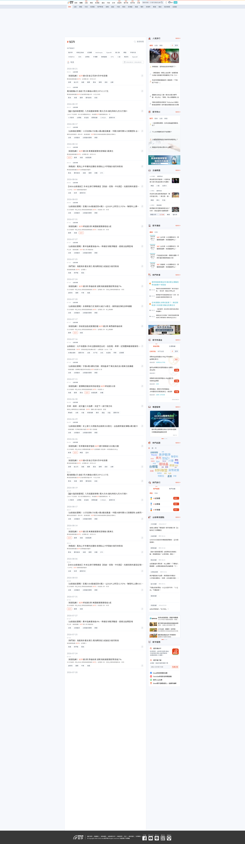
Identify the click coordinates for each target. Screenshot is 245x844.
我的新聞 (167, 7)
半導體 (157, 509)
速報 (107, 7)
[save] (142, 75)
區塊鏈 (130, 7)
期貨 (123, 7)
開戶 (176, 359)
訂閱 (138, 3)
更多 (176, 45)
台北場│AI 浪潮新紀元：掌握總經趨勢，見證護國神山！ (168, 247)
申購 (176, 370)
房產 (136, 7)
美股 (91, 3)
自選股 (175, 7)
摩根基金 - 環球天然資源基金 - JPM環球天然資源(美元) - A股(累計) (161, 390)
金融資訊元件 (111, 836)
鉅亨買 (126, 3)
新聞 (81, 3)
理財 (141, 7)
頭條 (69, 7)
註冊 (175, 2)
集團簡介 (96, 836)
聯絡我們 (119, 836)
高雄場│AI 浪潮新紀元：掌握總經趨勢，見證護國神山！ (168, 265)
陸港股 (97, 3)
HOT (158, 237)
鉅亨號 (132, 3)
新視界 (148, 7)
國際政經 (160, 176)
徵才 (125, 836)
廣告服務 (103, 836)
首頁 (75, 3)
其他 (157, 384)
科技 (86, 7)
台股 (86, 3)
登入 (172, 2)
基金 (103, 3)
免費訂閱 (175, 667)
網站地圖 (131, 836)
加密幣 (119, 3)
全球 (113, 3)
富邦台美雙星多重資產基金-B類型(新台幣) (161, 368)
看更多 (177, 38)
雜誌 (160, 7)
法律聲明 (138, 836)
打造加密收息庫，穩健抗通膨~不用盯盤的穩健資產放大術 (168, 256)
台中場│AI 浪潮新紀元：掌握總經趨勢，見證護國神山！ (168, 238)
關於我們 (89, 836)
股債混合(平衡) (160, 362)
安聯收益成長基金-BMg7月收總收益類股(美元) (161, 357)
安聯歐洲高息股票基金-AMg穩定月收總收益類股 (161, 379)
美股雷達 (159, 205)
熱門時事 (100, 7)
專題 (154, 7)
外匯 (108, 3)
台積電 (157, 504)
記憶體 (157, 498)
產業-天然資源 (160, 395)
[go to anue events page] (166, 2)
